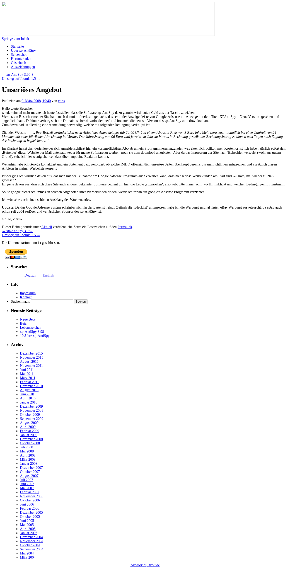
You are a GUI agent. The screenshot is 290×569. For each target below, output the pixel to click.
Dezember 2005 (31, 512)
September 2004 (31, 549)
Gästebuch (18, 63)
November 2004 (31, 541)
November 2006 (31, 496)
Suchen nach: (20, 301)
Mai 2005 (27, 525)
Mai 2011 (27, 374)
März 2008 (28, 459)
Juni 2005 (27, 521)
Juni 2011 (27, 370)
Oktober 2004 (30, 545)
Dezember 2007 (31, 467)
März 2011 (27, 378)
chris (61, 101)
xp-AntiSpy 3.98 (32, 331)
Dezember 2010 (31, 386)
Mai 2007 (27, 488)
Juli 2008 (26, 447)
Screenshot (19, 54)
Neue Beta (27, 319)
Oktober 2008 (30, 443)
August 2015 (29, 361)
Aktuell (46, 227)
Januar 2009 (28, 435)
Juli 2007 (26, 480)
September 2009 (31, 419)
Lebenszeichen (30, 327)
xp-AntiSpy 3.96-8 (17, 74)
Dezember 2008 (31, 439)
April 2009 (28, 427)
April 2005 (28, 529)
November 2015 (31, 357)
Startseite (17, 46)
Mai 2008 (27, 451)
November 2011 (31, 365)
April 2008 (28, 455)
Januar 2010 (28, 402)
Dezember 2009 (31, 406)
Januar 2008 (28, 463)
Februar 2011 (29, 382)
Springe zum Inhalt (15, 39)
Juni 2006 (27, 504)
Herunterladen (21, 59)
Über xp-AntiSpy (23, 50)
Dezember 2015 (31, 353)
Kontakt (25, 297)
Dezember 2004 (31, 537)
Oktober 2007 (30, 472)
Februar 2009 (29, 431)
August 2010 (29, 390)
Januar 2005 (28, 533)
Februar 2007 (29, 492)
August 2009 (29, 423)
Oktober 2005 (30, 516)
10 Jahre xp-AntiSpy (35, 336)
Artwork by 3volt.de (145, 565)
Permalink (125, 227)
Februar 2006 (29, 508)
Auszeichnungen (23, 67)
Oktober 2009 (30, 414)
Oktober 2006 (30, 500)
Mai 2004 (27, 553)
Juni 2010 (27, 394)
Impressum (28, 293)
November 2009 (31, 410)
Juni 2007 (27, 484)
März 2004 (28, 557)
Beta (23, 323)
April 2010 (28, 398)
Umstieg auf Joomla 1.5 (21, 78)
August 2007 (29, 476)
